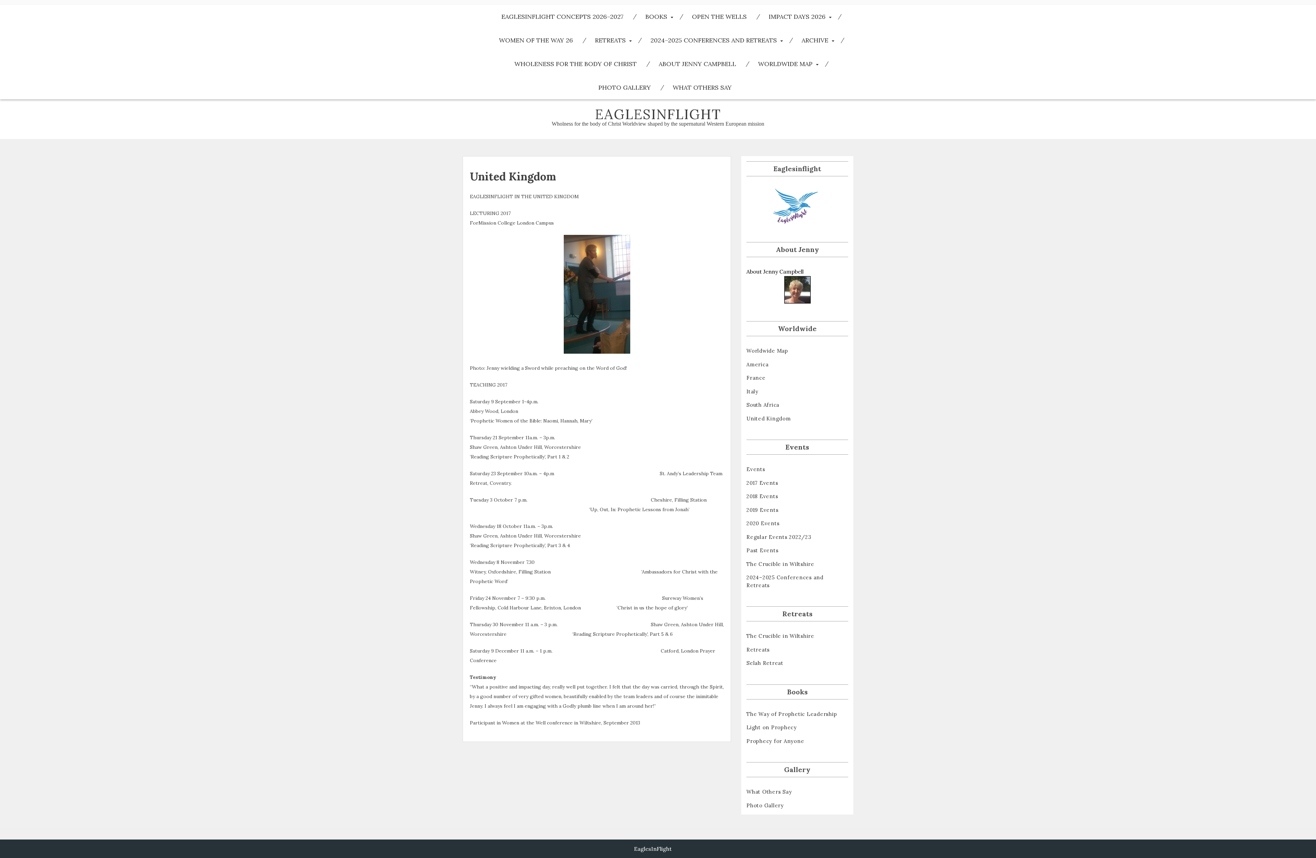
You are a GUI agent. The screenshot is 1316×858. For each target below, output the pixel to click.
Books (656, 17)
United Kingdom (768, 418)
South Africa (762, 405)
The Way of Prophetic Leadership (791, 714)
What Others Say (702, 87)
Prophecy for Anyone (775, 741)
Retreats (610, 40)
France (756, 378)
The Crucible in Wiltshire (780, 564)
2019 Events (762, 510)
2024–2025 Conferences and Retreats (713, 40)
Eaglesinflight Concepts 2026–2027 (562, 17)
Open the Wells (719, 17)
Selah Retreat (764, 663)
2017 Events (762, 483)
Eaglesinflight (658, 114)
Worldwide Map (785, 64)
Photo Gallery (624, 87)
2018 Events (762, 496)
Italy (752, 391)
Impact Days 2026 (797, 17)
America (757, 364)
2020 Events (762, 523)
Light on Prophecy (771, 727)
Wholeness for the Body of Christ (575, 64)
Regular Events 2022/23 (779, 537)
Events (755, 469)
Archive (815, 40)
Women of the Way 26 (536, 40)
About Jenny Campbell (697, 64)
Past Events (762, 550)
